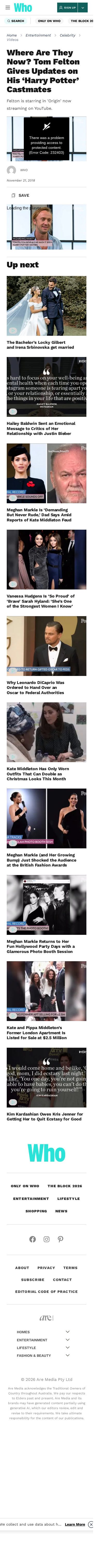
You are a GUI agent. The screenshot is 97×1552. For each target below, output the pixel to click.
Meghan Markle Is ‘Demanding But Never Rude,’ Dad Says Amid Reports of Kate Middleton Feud (39, 514)
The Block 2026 (65, 1186)
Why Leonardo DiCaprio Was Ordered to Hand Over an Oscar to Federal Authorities (35, 687)
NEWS (61, 1211)
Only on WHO (49, 21)
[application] (46, 138)
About (22, 1268)
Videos (12, 40)
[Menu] (7, 7)
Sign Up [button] (70, 7)
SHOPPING (36, 1211)
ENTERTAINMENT (31, 1199)
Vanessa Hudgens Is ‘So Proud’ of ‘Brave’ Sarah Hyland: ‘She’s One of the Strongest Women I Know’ (41, 601)
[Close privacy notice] (91, 1524)
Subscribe (33, 1279)
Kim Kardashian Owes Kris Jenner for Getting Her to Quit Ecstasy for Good (45, 1116)
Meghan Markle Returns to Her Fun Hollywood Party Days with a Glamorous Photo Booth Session (41, 946)
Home (12, 35)
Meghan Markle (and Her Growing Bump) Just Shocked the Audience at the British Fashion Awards (41, 860)
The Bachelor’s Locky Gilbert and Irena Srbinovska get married (40, 345)
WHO (24, 170)
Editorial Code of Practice (46, 1291)
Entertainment (38, 35)
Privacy (46, 1268)
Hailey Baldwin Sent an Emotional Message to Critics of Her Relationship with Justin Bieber (41, 428)
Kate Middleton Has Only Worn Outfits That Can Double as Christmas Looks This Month (38, 773)
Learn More (75, 1524)
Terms (70, 1268)
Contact (62, 1279)
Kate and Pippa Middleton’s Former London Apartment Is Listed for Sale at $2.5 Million (37, 1032)
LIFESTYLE (68, 1199)
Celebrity (67, 35)
